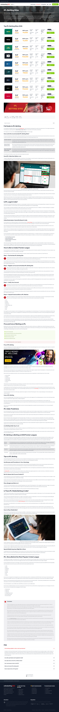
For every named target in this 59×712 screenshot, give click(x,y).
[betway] (8, 39)
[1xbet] (8, 63)
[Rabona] (8, 96)
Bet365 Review (34, 689)
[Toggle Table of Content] (53, 123)
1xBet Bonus (21, 690)
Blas (7, 117)
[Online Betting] (5, 4)
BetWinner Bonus (21, 694)
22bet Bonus (17, 73)
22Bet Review (34, 688)
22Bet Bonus (21, 693)
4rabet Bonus (17, 81)
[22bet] (8, 72)
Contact (36, 709)
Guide (50, 4)
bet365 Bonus (17, 33)
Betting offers (47, 688)
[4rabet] (8, 80)
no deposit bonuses (13, 618)
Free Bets (46, 689)
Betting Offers (43, 4)
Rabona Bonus (21, 689)
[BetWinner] (8, 47)
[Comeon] (8, 88)
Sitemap (33, 709)
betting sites (22, 128)
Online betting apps (48, 693)
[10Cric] (8, 55)
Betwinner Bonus (16, 49)
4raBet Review (34, 693)
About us (39, 709)
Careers (43, 709)
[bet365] (8, 31)
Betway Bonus (17, 41)
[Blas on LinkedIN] (8, 117)
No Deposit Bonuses (48, 690)
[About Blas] (5, 117)
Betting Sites (38, 4)
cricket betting (29, 222)
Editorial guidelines (52, 709)
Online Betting (33, 4)
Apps (47, 4)
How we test (47, 709)
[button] (13, 4)
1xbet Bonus (17, 65)
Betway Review (34, 690)
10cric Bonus (17, 57)
